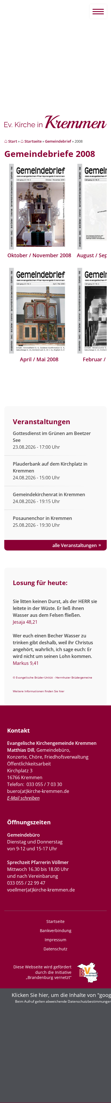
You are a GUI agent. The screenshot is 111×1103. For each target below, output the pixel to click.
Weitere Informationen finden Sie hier (38, 691)
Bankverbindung (55, 930)
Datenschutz (55, 949)
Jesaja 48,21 (25, 622)
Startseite (33, 141)
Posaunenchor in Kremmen (42, 518)
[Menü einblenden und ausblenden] (98, 11)
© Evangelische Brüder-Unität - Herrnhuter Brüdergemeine (52, 677)
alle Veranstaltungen (74, 545)
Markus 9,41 (26, 663)
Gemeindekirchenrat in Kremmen (49, 494)
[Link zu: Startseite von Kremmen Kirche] (55, 124)
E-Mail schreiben (23, 798)
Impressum (55, 939)
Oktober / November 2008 (39, 255)
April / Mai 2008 (39, 359)
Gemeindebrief (58, 141)
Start (12, 141)
